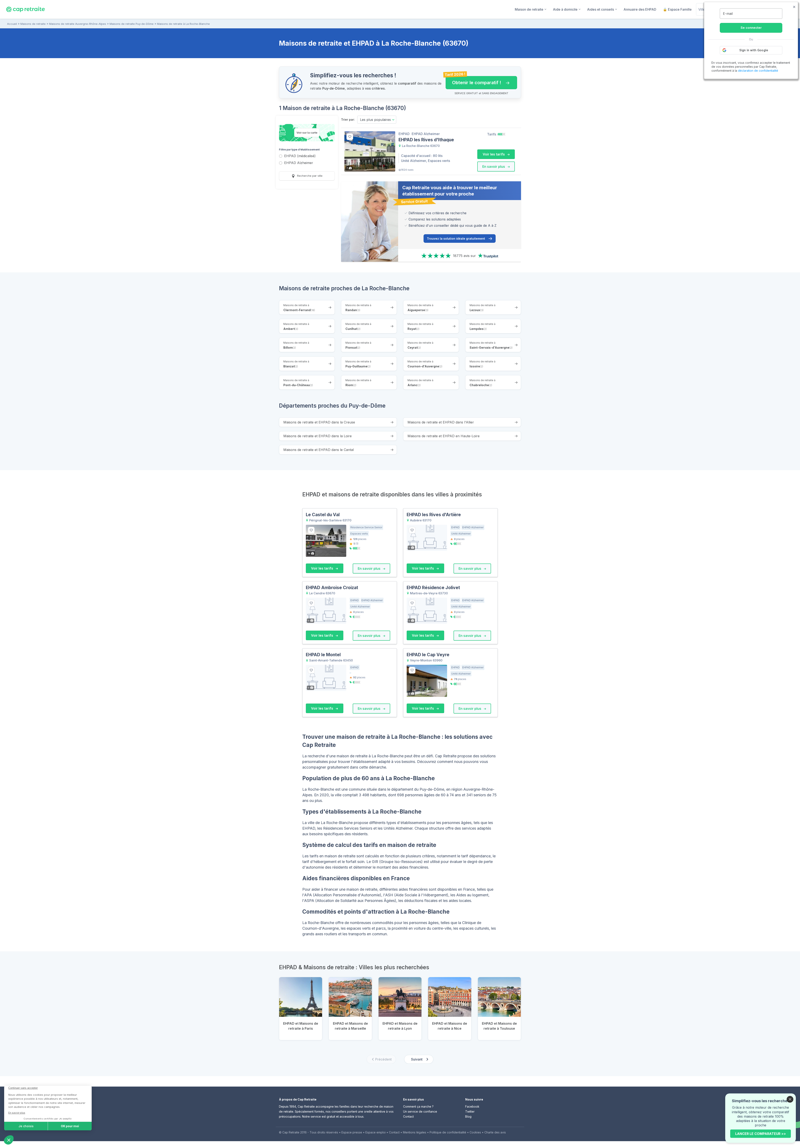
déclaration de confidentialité (758, 70)
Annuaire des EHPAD (640, 9)
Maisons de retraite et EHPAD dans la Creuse (319, 422)
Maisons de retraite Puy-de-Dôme (132, 23)
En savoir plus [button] (494, 166)
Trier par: (348, 119)
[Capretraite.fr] (25, 9)
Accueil (12, 23)
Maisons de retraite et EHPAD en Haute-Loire (444, 436)
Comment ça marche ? (418, 1106)
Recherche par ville (309, 175)
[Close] (790, 1099)
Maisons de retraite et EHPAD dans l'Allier (441, 422)
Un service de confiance (420, 1111)
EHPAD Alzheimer (298, 163)
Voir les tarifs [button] (494, 154)
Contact (408, 1116)
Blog (468, 1116)
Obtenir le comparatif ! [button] (473, 80)
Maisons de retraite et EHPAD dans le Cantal (318, 450)
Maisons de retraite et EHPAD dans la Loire (317, 436)
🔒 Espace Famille (677, 9)
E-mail (728, 13)
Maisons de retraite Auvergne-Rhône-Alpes (77, 23)
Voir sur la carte (306, 132)
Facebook (472, 1106)
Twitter (470, 1111)
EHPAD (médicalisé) (300, 156)
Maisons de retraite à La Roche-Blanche (183, 23)
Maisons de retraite (33, 23)
